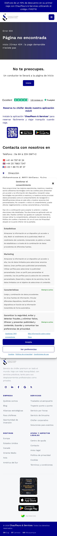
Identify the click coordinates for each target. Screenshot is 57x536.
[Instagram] (5, 387)
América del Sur (10, 463)
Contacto (34, 445)
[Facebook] (18, 387)
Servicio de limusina (39, 415)
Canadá (6, 448)
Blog (5, 406)
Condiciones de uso (41, 354)
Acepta (28, 342)
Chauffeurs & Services (21, 525)
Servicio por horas (39, 411)
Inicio (5, 44)
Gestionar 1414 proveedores (10, 335)
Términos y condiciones (41, 465)
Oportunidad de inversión (10, 421)
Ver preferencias (29, 349)
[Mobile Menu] (51, 17)
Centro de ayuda (38, 441)
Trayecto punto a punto (41, 406)
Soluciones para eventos (41, 425)
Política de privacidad (24, 354)
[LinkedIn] (12, 387)
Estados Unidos (10, 443)
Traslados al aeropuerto (41, 401)
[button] (53, 183)
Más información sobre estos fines (39, 335)
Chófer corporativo (39, 420)
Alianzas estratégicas (13, 411)
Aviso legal (35, 450)
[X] (31, 387)
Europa (6, 438)
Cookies (11, 354)
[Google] (24, 387)
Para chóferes (9, 415)
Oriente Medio (9, 453)
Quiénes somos (10, 401)
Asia (5, 458)
